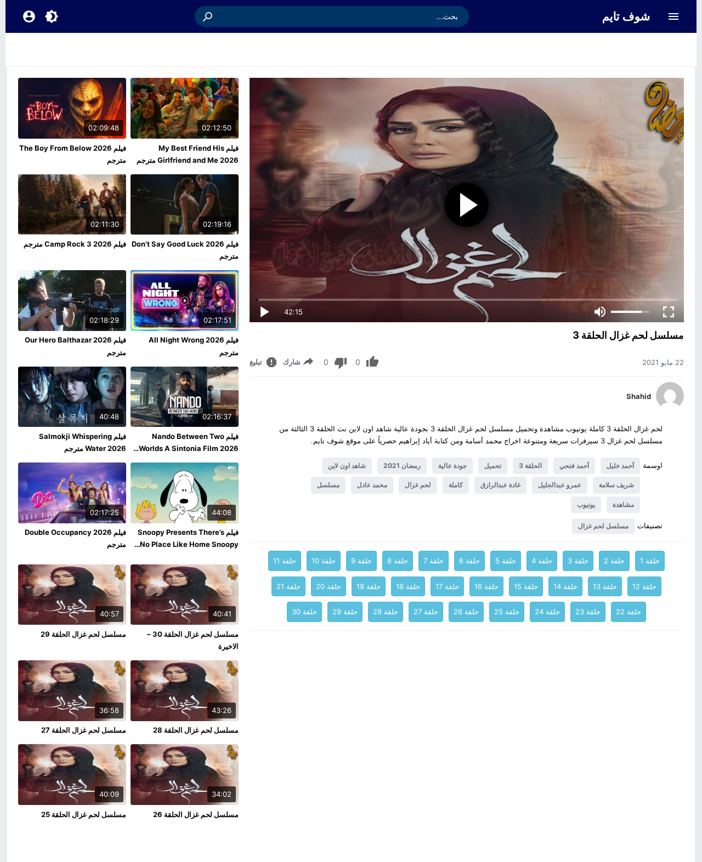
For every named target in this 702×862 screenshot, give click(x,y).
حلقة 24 (547, 611)
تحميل (492, 465)
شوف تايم (626, 16)
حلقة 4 (541, 560)
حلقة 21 (288, 586)
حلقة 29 (345, 611)
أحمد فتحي (574, 465)
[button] (208, 16)
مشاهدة (623, 504)
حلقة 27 (426, 611)
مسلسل (328, 485)
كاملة (456, 485)
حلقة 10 (324, 560)
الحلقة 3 (530, 465)
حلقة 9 (361, 560)
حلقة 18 (408, 586)
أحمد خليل (620, 465)
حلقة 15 (526, 586)
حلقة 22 (628, 611)
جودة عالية (452, 465)
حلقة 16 (486, 586)
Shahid (638, 396)
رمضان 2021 (402, 465)
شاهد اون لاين (347, 465)
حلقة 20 (328, 586)
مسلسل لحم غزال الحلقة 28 (196, 730)
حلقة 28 (385, 611)
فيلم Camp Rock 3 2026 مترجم (75, 243)
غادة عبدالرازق (500, 485)
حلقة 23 (588, 611)
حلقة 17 (447, 586)
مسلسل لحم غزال (603, 526)
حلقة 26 (466, 611)
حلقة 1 (650, 560)
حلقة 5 (505, 560)
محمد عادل (372, 485)
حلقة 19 (368, 586)
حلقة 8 (397, 560)
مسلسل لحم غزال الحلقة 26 (196, 814)
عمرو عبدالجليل (559, 485)
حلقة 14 (565, 586)
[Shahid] (670, 406)
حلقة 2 (614, 560)
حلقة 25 (506, 611)
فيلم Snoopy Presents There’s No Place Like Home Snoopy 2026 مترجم (188, 544)
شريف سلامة (616, 485)
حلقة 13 (605, 586)
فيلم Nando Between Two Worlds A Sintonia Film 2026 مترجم (189, 448)
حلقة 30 (304, 611)
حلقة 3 (578, 560)
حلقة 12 (644, 586)
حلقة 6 (469, 560)
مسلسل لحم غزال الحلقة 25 (83, 814)
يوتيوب (586, 504)
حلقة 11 (284, 560)
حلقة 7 (433, 560)
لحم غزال (418, 485)
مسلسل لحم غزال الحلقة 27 (83, 730)
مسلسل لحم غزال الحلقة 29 (83, 634)
